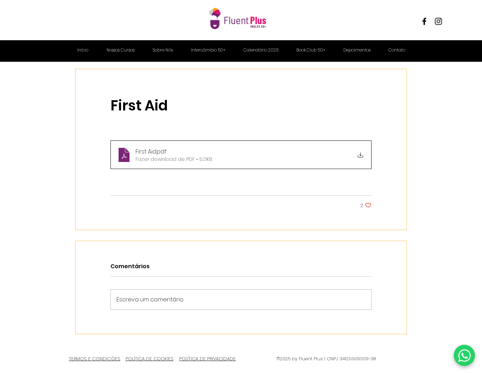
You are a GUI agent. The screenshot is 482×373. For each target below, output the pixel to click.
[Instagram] (438, 21)
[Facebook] (424, 21)
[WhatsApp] (464, 355)
